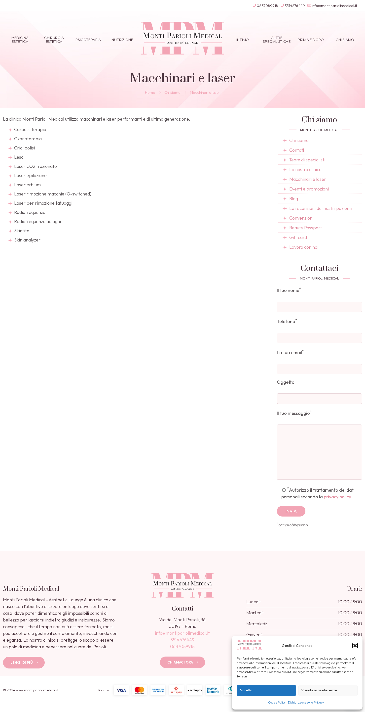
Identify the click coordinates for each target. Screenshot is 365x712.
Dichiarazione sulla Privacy (306, 702)
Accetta (246, 690)
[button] (355, 645)
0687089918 (267, 5)
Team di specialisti (307, 160)
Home (150, 92)
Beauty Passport (305, 228)
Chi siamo (172, 92)
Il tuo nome (289, 289)
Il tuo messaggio (294, 412)
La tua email (290, 352)
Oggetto (285, 382)
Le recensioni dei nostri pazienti (320, 208)
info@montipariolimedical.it (334, 5)
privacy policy (337, 497)
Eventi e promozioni (309, 189)
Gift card (298, 237)
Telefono (287, 321)
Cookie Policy (277, 702)
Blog (293, 198)
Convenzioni (301, 218)
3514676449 (295, 5)
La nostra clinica (305, 169)
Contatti (297, 150)
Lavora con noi (303, 247)
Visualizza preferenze (319, 690)
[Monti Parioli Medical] (182, 37)
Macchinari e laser (307, 179)
